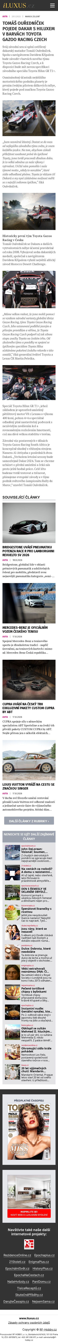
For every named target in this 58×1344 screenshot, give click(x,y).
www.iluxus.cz (29, 1318)
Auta (5, 16)
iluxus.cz (25, 1065)
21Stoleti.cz (17, 1262)
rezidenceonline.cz (29, 1045)
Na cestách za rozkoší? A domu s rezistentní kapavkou (36, 870)
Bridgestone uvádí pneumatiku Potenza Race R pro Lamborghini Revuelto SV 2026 (28, 551)
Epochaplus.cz (44, 1255)
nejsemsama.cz (28, 985)
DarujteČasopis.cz (16, 1301)
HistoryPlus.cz (43, 1268)
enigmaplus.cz (27, 966)
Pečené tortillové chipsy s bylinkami (33, 990)
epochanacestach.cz (30, 886)
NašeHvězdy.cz (18, 1281)
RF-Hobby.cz (48, 1329)
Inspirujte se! (29, 1213)
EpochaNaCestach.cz (29, 1275)
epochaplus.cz (27, 1005)
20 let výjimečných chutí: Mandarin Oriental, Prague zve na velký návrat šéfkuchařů (35, 1070)
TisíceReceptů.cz (29, 1288)
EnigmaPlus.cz (39, 1262)
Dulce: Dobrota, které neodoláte (36, 950)
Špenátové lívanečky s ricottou (36, 910)
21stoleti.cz (26, 866)
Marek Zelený (32, 16)
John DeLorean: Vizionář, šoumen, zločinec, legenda (33, 850)
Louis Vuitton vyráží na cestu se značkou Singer (28, 787)
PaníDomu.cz (41, 1281)
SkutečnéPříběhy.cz (29, 1295)
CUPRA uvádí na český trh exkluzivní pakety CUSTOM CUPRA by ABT (28, 708)
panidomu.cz (26, 945)
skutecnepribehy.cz (29, 926)
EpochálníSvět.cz (17, 1268)
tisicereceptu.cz (28, 906)
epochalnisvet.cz (28, 846)
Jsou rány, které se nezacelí (34, 930)
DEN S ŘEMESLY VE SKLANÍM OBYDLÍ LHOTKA (33, 890)
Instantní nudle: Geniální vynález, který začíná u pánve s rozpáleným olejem (37, 1010)
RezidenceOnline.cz (17, 1255)
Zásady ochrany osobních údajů (29, 1322)
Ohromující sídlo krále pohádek (36, 1050)
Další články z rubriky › (29, 821)
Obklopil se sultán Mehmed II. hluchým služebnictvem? (35, 1030)
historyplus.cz (27, 1025)
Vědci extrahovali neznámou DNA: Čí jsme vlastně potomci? (36, 970)
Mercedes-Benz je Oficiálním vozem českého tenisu (25, 630)
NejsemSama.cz (43, 1301)
